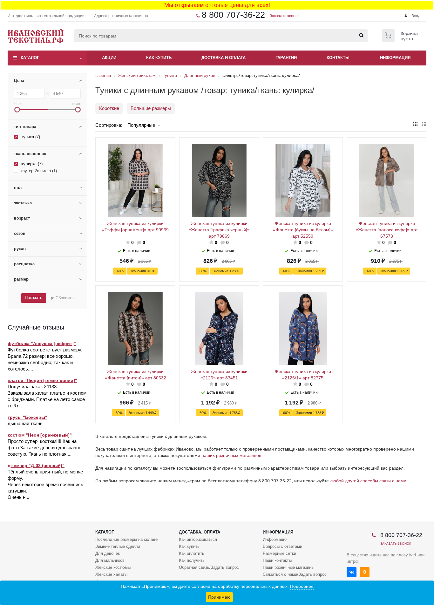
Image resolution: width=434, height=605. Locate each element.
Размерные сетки (279, 553)
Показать (33, 297)
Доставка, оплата (199, 532)
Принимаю (219, 597)
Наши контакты (277, 560)
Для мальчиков (110, 560)
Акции (109, 57)
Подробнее (302, 586)
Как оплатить (191, 553)
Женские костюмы (113, 567)
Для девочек (107, 553)
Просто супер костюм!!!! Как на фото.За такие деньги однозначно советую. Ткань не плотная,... (44, 447)
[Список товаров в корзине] (401, 40)
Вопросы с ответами (282, 546)
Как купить (189, 546)
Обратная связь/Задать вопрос (209, 567)
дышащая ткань (25, 423)
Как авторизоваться (198, 539)
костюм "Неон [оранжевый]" (40, 435)
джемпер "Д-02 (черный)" (36, 465)
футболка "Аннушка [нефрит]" (42, 343)
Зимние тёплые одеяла (117, 546)
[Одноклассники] (365, 572)
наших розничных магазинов (231, 455)
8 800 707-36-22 (233, 15)
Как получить (192, 560)
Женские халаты (111, 574)
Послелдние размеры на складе (126, 539)
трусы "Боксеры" (27, 417)
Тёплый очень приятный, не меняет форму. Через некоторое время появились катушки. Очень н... (46, 484)
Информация (278, 532)
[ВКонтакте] (351, 572)
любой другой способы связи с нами (368, 480)
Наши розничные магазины (288, 567)
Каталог (30, 57)
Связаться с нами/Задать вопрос (295, 574)
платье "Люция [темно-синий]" (42, 380)
